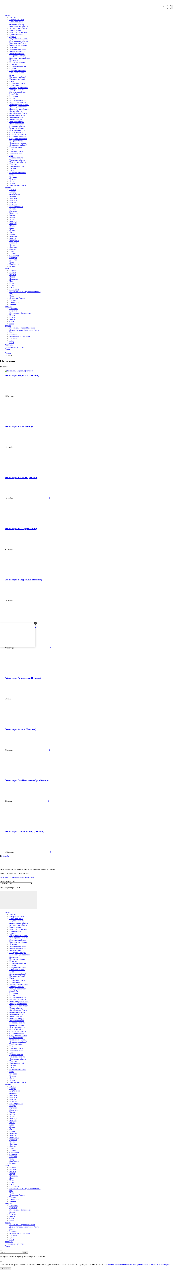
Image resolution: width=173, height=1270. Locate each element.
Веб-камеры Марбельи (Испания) (22, 375)
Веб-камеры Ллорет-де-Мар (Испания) (24, 831)
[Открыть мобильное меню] (172, 7)
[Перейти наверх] (18, 900)
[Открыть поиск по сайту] (169, 7)
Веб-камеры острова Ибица (19, 426)
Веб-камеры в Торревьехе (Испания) (23, 579)
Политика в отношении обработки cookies (17, 877)
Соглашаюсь (5, 1269)
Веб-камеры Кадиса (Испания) (20, 729)
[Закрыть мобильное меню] (1, 1250)
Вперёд (6, 856)
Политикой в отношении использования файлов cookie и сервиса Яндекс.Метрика (137, 1265)
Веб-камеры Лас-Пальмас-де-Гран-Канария (27, 780)
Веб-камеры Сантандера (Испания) (23, 678)
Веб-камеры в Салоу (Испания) (21, 528)
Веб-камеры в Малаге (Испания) (21, 477)
